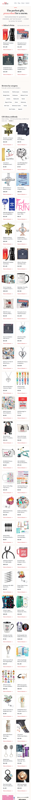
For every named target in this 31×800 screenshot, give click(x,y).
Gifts (15, 3)
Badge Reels (6, 95)
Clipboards (16, 98)
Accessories (6, 91)
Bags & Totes (8, 102)
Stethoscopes (15, 91)
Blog (19, 3)
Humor (25, 105)
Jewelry (8, 98)
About (22, 3)
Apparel (20, 109)
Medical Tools (24, 95)
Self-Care (6, 105)
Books (23, 98)
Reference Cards (16, 105)
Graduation (25, 91)
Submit (27, 3)
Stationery (23, 102)
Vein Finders (12, 109)
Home (16, 102)
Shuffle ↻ (11, 120)
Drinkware (15, 95)
